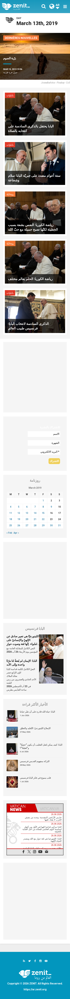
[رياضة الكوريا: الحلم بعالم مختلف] (35, 262)
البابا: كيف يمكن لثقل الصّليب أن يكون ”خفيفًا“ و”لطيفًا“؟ (41, 746)
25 (10, 525)
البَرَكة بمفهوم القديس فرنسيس (34, 761)
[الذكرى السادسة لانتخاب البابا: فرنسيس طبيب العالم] (35, 311)
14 (35, 513)
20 (27, 519)
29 (43, 525)
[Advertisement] (35, 377)
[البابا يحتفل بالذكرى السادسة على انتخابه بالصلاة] (35, 114)
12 (18, 513)
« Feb (9, 532)
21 (35, 519)
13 (27, 513)
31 (59, 525)
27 (27, 525)
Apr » (16, 532)
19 (18, 519)
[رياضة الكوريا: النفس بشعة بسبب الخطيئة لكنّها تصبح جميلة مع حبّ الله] (35, 212)
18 (10, 519)
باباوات (10, 95)
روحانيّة (10, 194)
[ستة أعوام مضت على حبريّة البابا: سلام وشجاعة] (35, 163)
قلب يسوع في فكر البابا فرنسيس (35, 777)
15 (43, 513)
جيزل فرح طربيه (10, 72)
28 (35, 525)
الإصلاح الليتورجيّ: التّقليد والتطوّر (35, 728)
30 (51, 525)
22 (43, 519)
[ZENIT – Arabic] (19, 6)
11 (10, 513)
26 (18, 525)
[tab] (21, 808)
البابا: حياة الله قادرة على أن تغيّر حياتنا (37, 711)
